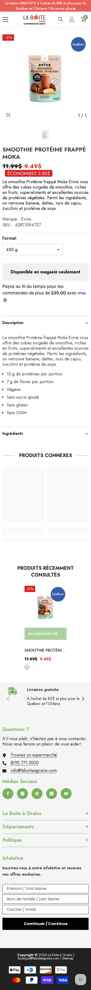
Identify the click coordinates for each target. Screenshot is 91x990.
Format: (9, 238)
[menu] (5, 19)
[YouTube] (66, 793)
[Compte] (71, 19)
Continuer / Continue (45, 924)
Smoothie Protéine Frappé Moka (44, 651)
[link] (23, 531)
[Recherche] (61, 19)
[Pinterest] (37, 793)
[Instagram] (22, 793)
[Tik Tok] (51, 793)
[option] (45, 77)
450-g (27, 667)
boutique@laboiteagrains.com (38, 958)
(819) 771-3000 (24, 763)
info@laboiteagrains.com (33, 770)
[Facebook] (7, 793)
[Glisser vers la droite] (83, 699)
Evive (26, 219)
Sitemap (67, 958)
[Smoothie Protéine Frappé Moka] (45, 607)
